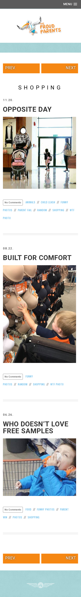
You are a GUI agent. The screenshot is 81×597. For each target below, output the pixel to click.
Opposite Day (27, 109)
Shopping (58, 210)
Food (28, 509)
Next (71, 67)
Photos (17, 517)
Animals (30, 202)
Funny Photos (46, 509)
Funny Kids (40, 25)
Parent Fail (25, 210)
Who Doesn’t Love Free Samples (35, 427)
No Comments (13, 202)
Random (42, 210)
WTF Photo (57, 384)
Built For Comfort (37, 258)
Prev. (10, 67)
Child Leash (48, 202)
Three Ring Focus (41, 585)
